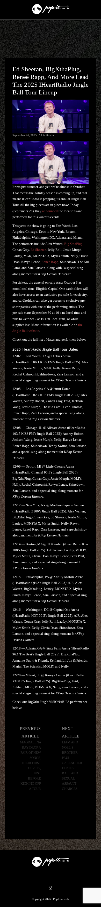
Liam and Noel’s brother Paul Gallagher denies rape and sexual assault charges (72, 766)
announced (50, 211)
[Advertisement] (50, 39)
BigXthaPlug (73, 244)
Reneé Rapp (50, 262)
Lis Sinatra (47, 135)
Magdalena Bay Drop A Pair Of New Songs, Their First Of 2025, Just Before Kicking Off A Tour (30, 766)
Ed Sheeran (38, 250)
